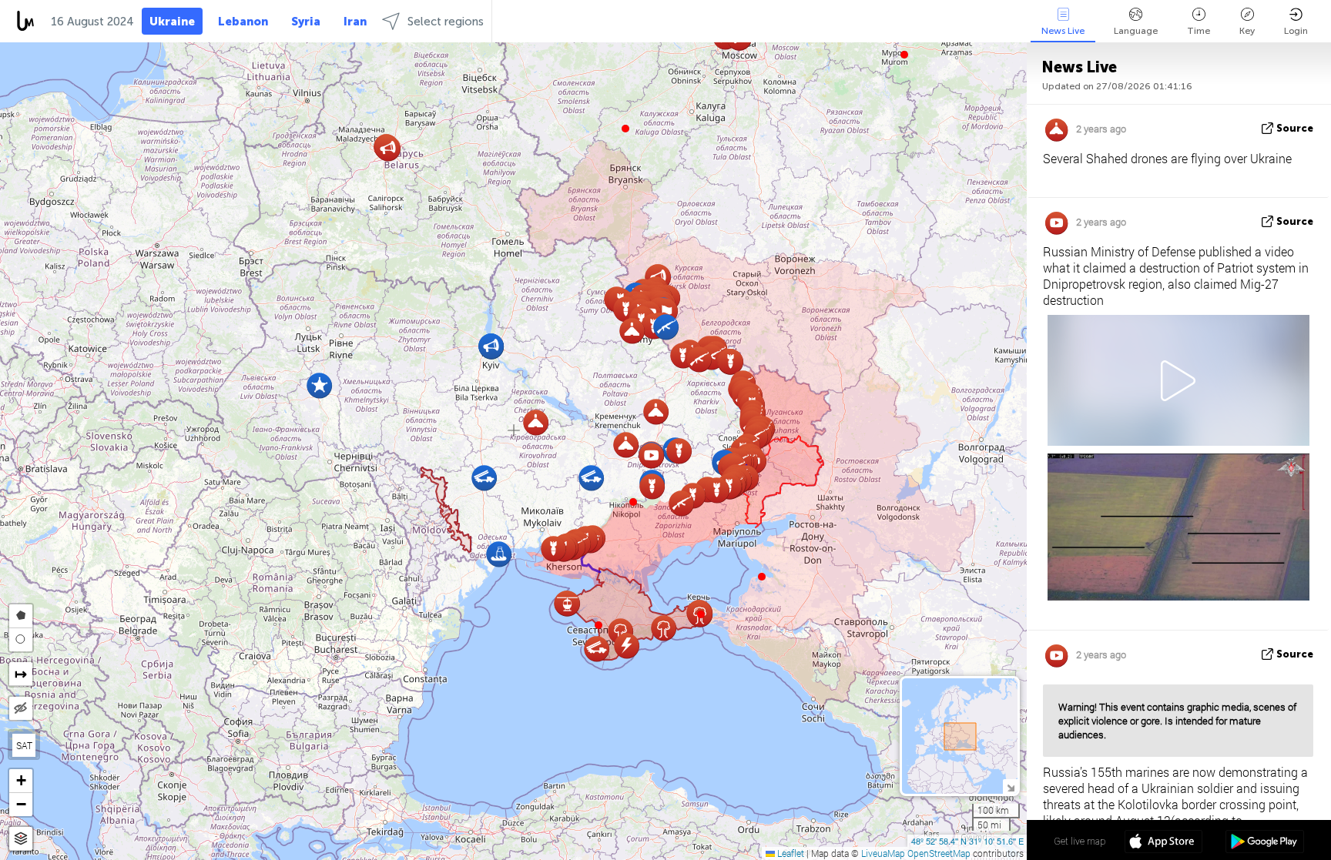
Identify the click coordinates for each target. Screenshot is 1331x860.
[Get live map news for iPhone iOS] (1163, 843)
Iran (355, 21)
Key (1247, 30)
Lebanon (243, 21)
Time (1198, 30)
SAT (24, 745)
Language (1136, 30)
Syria (305, 21)
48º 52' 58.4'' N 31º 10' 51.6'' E (967, 841)
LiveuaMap (883, 853)
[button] (633, 502)
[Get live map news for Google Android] (1264, 843)
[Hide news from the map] (20, 708)
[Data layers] (20, 839)
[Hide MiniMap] (1010, 786)
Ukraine (172, 21)
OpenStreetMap (939, 853)
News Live (1063, 30)
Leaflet (789, 853)
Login (1296, 30)
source (1294, 128)
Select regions (445, 21)
